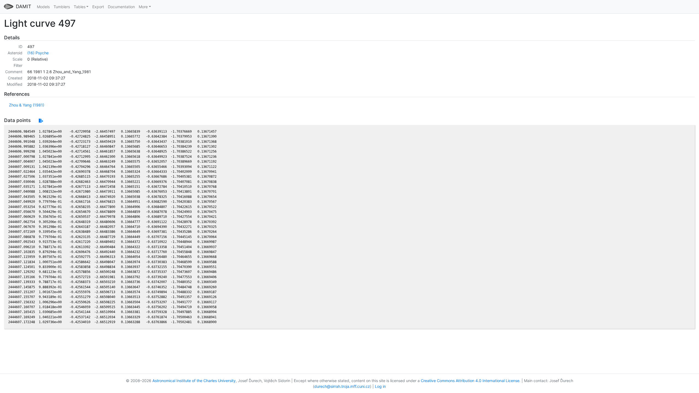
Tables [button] (79, 6)
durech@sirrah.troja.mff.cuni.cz (342, 386)
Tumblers (62, 6)
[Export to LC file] (41, 120)
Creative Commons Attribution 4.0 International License (470, 380)
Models (43, 6)
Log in (380, 386)
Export (98, 6)
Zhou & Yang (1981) (26, 105)
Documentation (121, 6)
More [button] (143, 6)
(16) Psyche (38, 52)
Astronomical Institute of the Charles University (194, 380)
